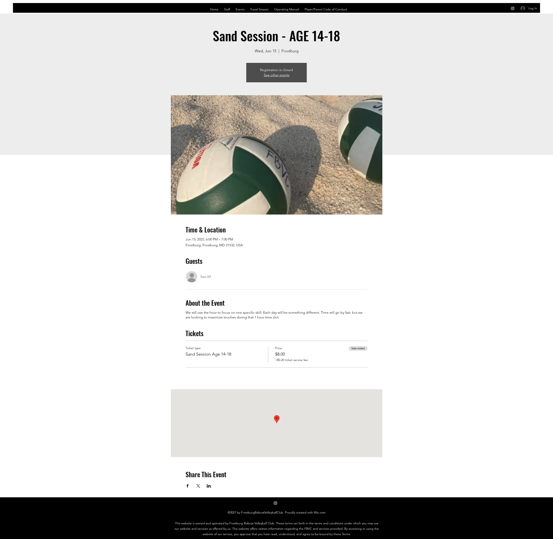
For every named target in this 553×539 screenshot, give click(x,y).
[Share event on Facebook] (188, 486)
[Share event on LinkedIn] (209, 486)
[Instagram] (512, 8)
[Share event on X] (198, 486)
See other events (276, 75)
